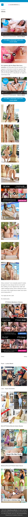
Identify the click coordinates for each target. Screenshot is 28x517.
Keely (25, 356)
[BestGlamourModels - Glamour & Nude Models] (14, 5)
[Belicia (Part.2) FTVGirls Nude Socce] (14, 485)
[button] (2, 5)
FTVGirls (3, 9)
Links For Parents (7, 513)
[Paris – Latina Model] (14, 376)
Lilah (12, 295)
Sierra (2, 356)
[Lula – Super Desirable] (14, 407)
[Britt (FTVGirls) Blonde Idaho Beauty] (14, 446)
